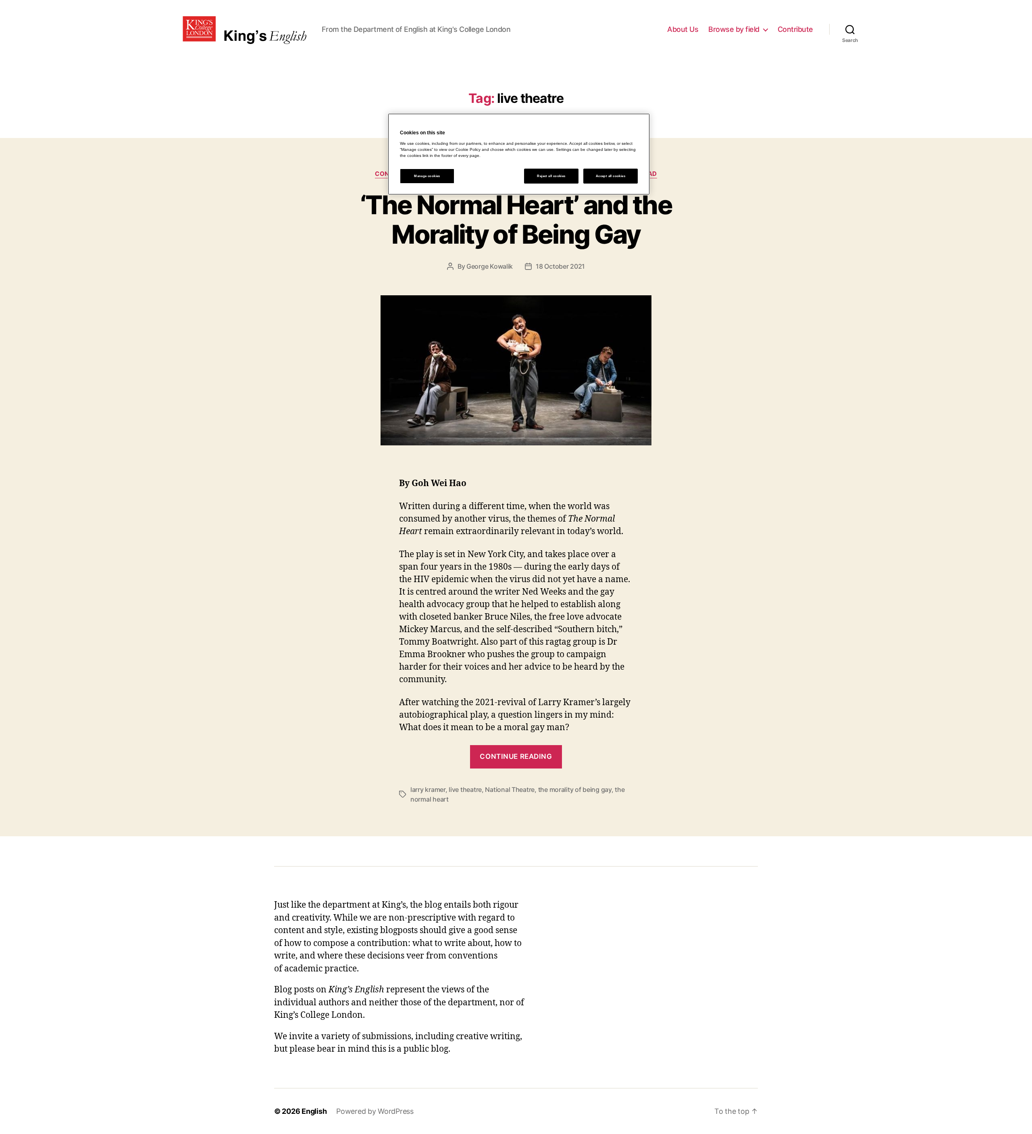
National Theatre (510, 789)
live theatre (465, 789)
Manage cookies (427, 176)
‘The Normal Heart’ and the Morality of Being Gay (516, 219)
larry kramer (427, 789)
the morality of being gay (575, 789)
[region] (519, 154)
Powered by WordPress (375, 1111)
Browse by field (733, 29)
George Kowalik (489, 266)
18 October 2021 (560, 266)
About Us (682, 29)
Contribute (795, 29)
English (314, 1111)
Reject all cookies (551, 176)
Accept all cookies (610, 176)
